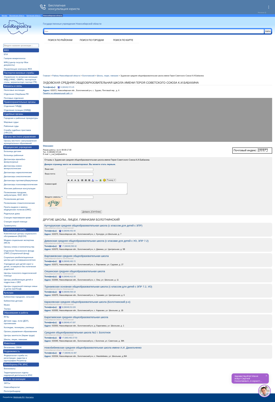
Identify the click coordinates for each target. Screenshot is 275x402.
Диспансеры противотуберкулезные (21, 180)
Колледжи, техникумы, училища (19, 327)
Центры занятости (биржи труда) (19, 335)
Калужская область (33, 15)
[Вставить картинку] (100, 180)
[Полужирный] (68, 180)
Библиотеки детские (13, 301)
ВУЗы (6, 317)
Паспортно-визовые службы (19, 73)
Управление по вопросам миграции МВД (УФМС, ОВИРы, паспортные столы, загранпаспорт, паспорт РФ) (20, 79)
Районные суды (11, 126)
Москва (4, 15)
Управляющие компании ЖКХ (18, 69)
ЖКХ (6, 50)
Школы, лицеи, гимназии (15, 339)
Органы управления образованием (20, 331)
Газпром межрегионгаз (14, 58)
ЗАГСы (7, 383)
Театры (7, 309)
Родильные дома (12, 213)
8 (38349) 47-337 (69, 323)
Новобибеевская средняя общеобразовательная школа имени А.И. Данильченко (93, 347)
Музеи (7, 305)
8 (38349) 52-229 (69, 307)
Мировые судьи (11, 122)
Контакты (30, 397)
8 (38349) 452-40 (69, 231)
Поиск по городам (92, 40)
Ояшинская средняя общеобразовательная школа (74, 271)
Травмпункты (10, 225)
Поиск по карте (123, 40)
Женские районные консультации (19, 188)
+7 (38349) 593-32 (69, 246)
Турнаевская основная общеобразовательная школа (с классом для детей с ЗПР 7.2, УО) (98, 286)
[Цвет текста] (92, 180)
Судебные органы (13, 114)
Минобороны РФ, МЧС (16, 364)
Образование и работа (16, 313)
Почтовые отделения (14, 98)
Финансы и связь (13, 86)
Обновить (53, 208)
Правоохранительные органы (20, 102)
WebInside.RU (19, 397)
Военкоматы (9, 368)
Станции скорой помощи (15, 221)
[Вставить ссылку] (96, 180)
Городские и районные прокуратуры (21, 118)
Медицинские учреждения (18, 147)
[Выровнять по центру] (85, 180)
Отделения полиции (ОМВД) (17, 110)
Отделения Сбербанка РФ (16, 94)
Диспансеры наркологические (18, 172)
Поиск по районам (60, 40)
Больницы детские (12, 151)
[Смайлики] (104, 180)
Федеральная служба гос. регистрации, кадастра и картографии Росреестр (16, 358)
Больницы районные (13, 155)
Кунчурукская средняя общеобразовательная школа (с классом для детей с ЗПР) (93, 225)
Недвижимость (12, 351)
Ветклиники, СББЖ (13, 347)
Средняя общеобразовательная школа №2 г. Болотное (77, 332)
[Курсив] (71, 180)
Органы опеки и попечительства (19, 247)
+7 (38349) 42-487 (69, 353)
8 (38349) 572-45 (67, 87)
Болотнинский (68, 228)
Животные (9, 343)
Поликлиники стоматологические (19, 203)
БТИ (6, 54)
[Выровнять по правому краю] (89, 180)
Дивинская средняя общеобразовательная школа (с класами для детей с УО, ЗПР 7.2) (96, 240)
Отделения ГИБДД (12, 106)
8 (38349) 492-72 (69, 261)
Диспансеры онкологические (17, 176)
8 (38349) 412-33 (69, 277)
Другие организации (14, 379)
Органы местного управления (20, 136)
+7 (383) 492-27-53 (69, 338)
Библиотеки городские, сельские (19, 297)
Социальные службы (15, 229)
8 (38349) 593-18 (69, 292)
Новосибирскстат (12, 387)
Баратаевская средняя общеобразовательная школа (76, 317)
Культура (8, 292)
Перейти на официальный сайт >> (58, 93)
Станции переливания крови (17, 217)
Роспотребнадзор (12, 391)
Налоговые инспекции (14, 90)
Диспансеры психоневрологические (21, 184)
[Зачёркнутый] (75, 180)
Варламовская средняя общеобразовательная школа (76, 256)
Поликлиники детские (14, 199)
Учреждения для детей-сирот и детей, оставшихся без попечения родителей (20, 266)
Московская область (16, 15)
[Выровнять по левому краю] (82, 180)
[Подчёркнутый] (78, 180)
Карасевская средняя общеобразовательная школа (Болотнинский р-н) (87, 301)
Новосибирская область (53, 228)
